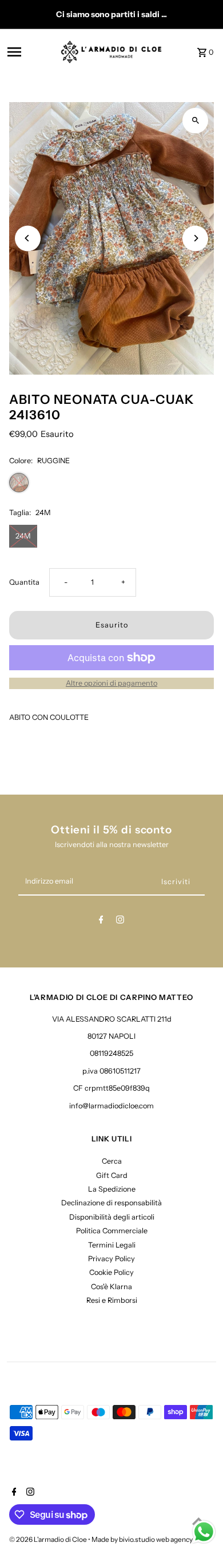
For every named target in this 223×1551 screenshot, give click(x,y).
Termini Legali (112, 1245)
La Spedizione (112, 1189)
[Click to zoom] (195, 120)
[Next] (195, 238)
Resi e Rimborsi (111, 1300)
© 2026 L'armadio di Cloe (48, 1539)
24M (23, 536)
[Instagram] (120, 922)
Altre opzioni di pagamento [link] (111, 683)
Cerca (112, 1161)
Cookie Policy (111, 1272)
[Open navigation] (30, 52)
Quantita (24, 582)
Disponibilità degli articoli (111, 1217)
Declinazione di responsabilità (111, 1202)
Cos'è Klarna (111, 1286)
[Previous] (28, 238)
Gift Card (112, 1175)
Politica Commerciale (112, 1230)
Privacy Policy (111, 1258)
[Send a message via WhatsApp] (203, 1531)
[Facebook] (101, 922)
